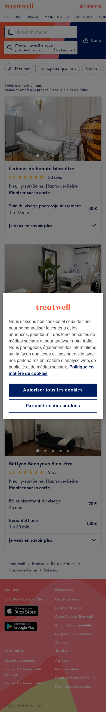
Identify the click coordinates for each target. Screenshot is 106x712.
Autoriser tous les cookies (53, 390)
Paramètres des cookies (53, 406)
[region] (53, 356)
